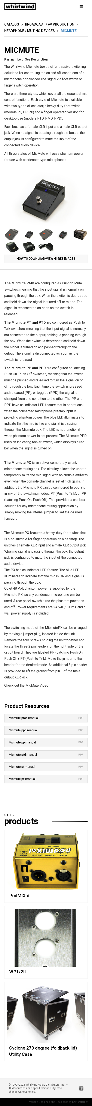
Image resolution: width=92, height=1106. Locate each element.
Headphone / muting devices (29, 31)
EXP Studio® (80, 1101)
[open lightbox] (46, 197)
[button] (75, 6)
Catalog (11, 24)
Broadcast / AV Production (49, 24)
